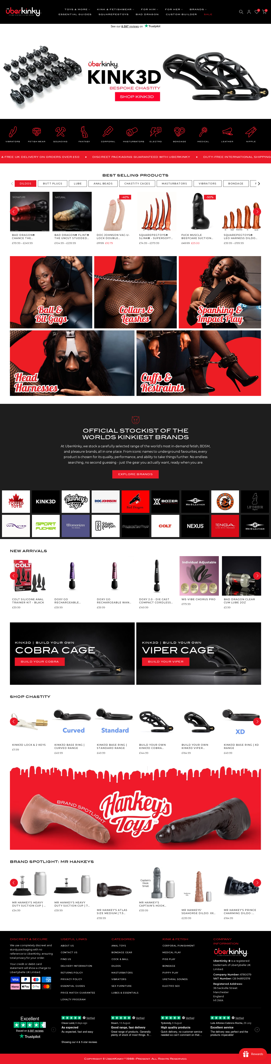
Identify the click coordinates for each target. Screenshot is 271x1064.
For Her (172, 9)
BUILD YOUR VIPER (166, 661)
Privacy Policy (71, 979)
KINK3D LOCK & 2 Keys (29, 744)
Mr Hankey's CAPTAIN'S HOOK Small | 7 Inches (152, 904)
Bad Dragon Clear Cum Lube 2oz (239, 601)
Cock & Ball (120, 959)
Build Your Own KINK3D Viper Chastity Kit (194, 746)
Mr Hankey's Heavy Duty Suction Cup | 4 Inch (29, 904)
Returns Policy (72, 972)
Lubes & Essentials (124, 992)
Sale (208, 14)
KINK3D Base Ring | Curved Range (69, 746)
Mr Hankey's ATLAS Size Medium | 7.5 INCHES (112, 912)
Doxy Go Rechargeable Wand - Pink (114, 601)
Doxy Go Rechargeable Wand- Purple (66, 601)
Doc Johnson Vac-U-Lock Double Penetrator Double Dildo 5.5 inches (114, 236)
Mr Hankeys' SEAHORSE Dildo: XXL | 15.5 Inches (198, 912)
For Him (148, 9)
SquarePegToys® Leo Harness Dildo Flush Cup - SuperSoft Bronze (239, 236)
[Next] (258, 183)
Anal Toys (118, 945)
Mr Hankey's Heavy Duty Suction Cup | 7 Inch (71, 904)
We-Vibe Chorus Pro (198, 599)
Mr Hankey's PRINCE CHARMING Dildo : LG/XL (240, 912)
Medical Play (171, 952)
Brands (197, 9)
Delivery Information (76, 966)
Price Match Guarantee (78, 992)
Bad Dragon (147, 14)
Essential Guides (75, 14)
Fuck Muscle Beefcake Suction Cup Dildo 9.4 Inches (198, 236)
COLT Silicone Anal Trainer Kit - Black (28, 601)
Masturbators (122, 972)
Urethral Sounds (175, 979)
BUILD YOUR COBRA (40, 661)
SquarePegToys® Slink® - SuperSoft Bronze (155, 236)
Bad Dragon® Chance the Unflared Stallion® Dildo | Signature (29, 236)
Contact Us (69, 952)
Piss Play (168, 959)
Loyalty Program (73, 999)
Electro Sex (171, 986)
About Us (67, 945)
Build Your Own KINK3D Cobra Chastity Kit (152, 746)
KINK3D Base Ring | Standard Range (112, 746)
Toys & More (76, 9)
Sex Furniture (121, 986)
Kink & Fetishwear (114, 9)
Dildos (116, 966)
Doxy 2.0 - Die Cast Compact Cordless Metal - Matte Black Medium (156, 601)
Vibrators (118, 979)
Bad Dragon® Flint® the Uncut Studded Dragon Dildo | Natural (71, 236)
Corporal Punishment (178, 945)
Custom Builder (181, 14)
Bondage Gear (121, 952)
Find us (66, 959)
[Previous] (12, 183)
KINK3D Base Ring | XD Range (241, 746)
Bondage (168, 966)
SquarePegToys (114, 14)
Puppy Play (170, 972)
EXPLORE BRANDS (135, 474)
